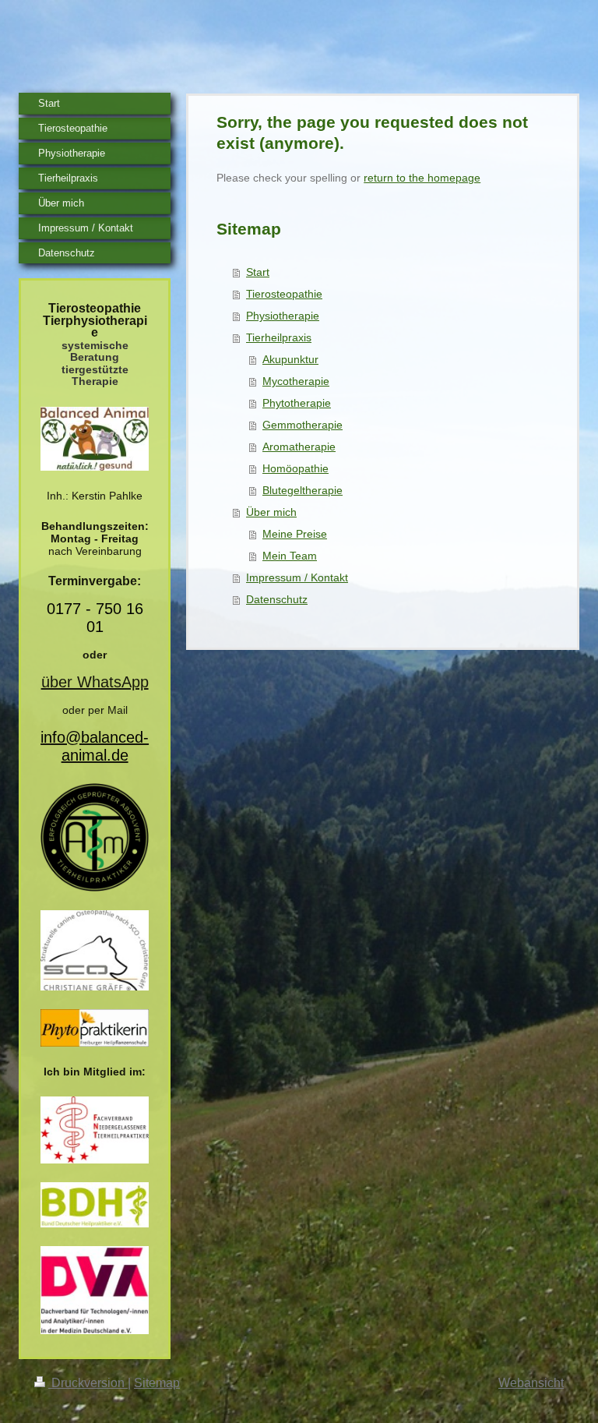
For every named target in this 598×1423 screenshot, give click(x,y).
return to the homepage (422, 177)
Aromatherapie (299, 446)
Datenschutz (277, 599)
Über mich (271, 512)
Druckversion (88, 1382)
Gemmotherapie (302, 424)
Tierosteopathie (284, 294)
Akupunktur (290, 359)
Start (257, 272)
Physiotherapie (282, 315)
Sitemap (157, 1382)
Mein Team (289, 555)
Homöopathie (295, 468)
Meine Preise (294, 534)
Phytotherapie (296, 403)
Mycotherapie (295, 381)
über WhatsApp (95, 681)
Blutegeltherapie (302, 490)
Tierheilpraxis (278, 337)
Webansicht (531, 1382)
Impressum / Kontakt (297, 577)
